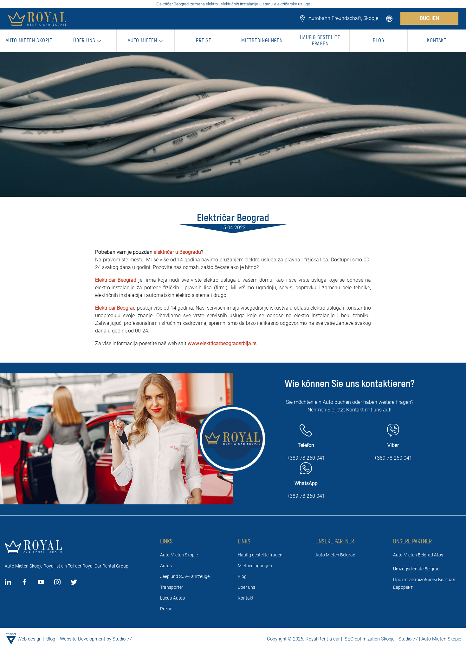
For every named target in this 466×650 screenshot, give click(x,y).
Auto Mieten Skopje (179, 554)
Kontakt (246, 598)
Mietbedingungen (255, 565)
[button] (390, 18)
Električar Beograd (115, 280)
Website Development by (85, 639)
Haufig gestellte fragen (260, 554)
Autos (166, 565)
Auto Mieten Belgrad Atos (418, 554)
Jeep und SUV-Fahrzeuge (185, 576)
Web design (29, 639)
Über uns (246, 587)
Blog (242, 576)
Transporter (171, 587)
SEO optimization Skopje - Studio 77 (380, 639)
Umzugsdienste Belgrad (416, 568)
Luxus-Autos (172, 598)
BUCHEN (429, 18)
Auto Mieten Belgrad (335, 554)
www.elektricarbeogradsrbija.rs (222, 343)
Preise (166, 608)
